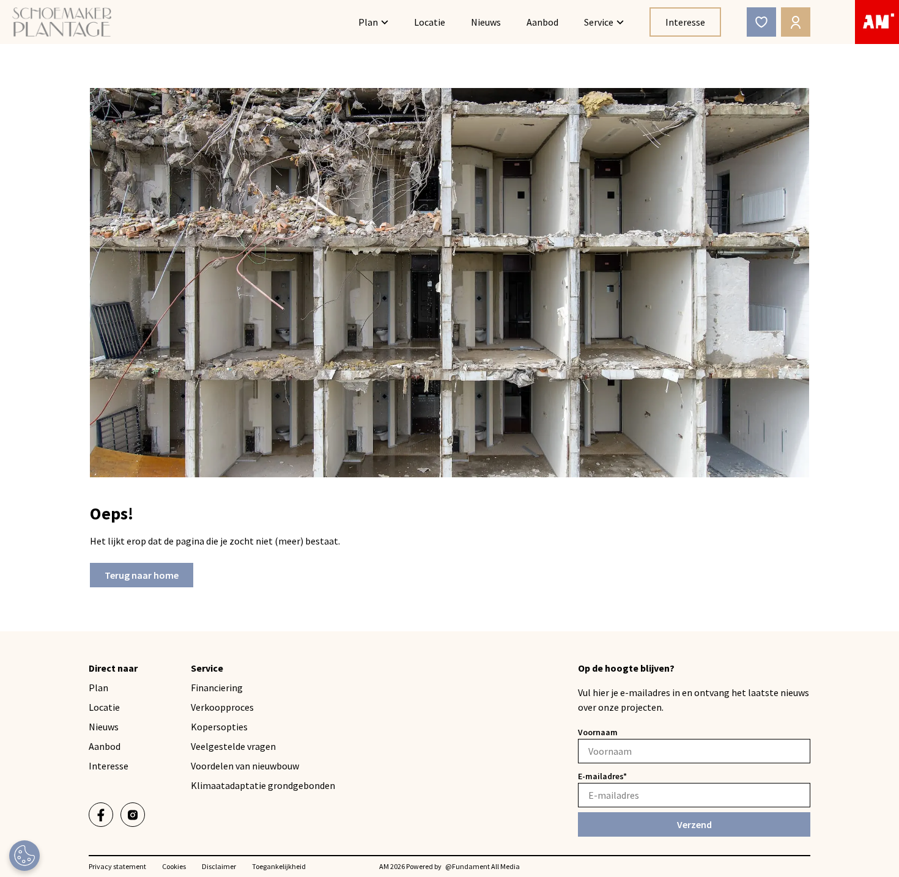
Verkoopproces (222, 707)
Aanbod (542, 22)
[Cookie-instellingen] (24, 855)
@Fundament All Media (482, 866)
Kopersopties (219, 727)
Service (598, 22)
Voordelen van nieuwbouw (245, 766)
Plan (368, 22)
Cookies (174, 866)
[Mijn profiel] (795, 22)
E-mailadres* (602, 776)
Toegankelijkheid (279, 866)
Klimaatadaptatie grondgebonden (263, 785)
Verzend (694, 824)
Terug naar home (142, 575)
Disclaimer (219, 866)
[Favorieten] (761, 22)
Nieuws (486, 22)
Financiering (217, 687)
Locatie (429, 22)
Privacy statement (117, 866)
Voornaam (598, 732)
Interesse (685, 22)
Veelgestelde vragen (233, 746)
